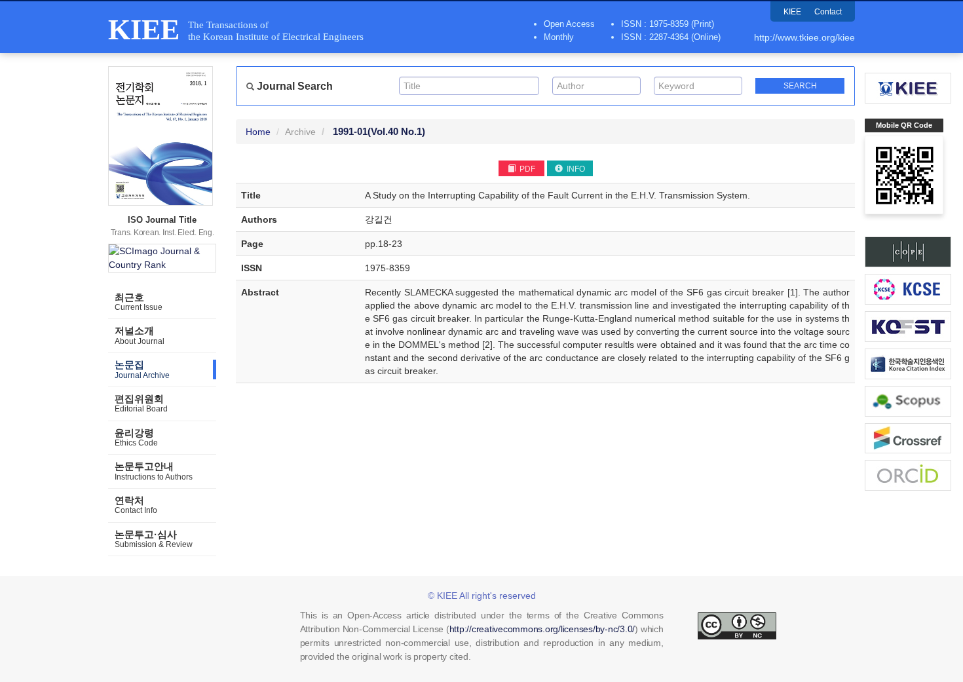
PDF (526, 169)
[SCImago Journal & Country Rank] (162, 258)
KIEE (792, 11)
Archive (300, 131)
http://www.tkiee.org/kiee (804, 37)
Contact (828, 11)
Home (258, 131)
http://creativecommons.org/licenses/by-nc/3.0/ (542, 629)
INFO (575, 169)
